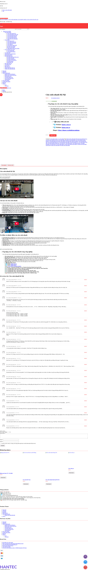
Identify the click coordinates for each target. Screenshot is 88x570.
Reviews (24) (10, 165)
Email (1, 441)
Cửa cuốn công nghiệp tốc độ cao (52, 139)
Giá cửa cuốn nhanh (60, 144)
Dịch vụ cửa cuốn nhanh (7, 10)
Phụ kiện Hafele (10, 61)
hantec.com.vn (66, 124)
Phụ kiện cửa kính (10, 58)
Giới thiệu (4, 71)
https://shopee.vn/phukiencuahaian (68, 130)
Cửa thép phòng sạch (9, 77)
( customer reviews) (55, 97)
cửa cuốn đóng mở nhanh (64, 139)
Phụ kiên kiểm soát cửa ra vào (13, 57)
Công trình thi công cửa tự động (13, 48)
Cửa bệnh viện (7, 52)
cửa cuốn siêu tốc (69, 143)
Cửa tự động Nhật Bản (11, 43)
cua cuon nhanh (61, 138)
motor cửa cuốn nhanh (55, 145)
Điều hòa (4, 82)
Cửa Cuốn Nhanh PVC (11, 33)
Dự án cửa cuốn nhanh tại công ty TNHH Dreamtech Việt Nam (14, 547)
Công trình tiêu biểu (6, 514)
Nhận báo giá (4, 513)
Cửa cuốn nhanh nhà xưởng (64, 142)
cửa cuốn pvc (62, 143)
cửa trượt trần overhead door (10, 53)
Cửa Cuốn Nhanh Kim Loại (53, 142)
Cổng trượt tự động (8, 54)
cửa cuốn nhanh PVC (74, 142)
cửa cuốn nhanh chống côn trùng (71, 141)
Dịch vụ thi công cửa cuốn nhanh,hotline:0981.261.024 (12, 543)
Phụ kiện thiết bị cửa (9, 55)
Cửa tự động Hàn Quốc (11, 42)
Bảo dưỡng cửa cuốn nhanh (7, 542)
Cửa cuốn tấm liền (10, 50)
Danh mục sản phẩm (7, 31)
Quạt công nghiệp (5, 80)
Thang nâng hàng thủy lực (10, 67)
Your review (2, 433)
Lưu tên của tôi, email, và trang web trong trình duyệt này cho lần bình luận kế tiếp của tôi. (18, 443)
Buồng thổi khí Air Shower (10, 74)
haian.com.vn (66, 127)
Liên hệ (3, 83)
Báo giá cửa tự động (11, 47)
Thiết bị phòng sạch (6, 73)
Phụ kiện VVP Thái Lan (11, 60)
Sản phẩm (4, 511)
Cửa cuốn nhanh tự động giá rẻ (54, 143)
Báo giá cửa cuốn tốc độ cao (81, 138)
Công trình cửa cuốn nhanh (12, 38)
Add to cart (52, 135)
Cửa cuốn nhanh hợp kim (12, 37)
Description (4, 165)
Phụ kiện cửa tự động (11, 46)
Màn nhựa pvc (7, 66)
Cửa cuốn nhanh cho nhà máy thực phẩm (57, 141)
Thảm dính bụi (7, 79)
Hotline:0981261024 (4, 18)
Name (1, 439)
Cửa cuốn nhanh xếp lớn (12, 36)
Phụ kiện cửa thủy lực (11, 59)
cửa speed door (53, 144)
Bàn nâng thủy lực (8, 63)
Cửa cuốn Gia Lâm (54, 138)
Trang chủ (4, 70)
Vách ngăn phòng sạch (9, 78)
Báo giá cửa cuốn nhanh (71, 138)
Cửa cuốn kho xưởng (6, 546)
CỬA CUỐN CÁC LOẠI (10, 49)
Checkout (6, 85)
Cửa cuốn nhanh (8, 32)
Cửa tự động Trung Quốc (12, 45)
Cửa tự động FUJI (10, 40)
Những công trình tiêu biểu (10, 68)
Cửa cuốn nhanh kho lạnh (12, 35)
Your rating (2, 432)
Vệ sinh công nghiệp (6, 81)
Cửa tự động (7, 39)
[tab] (4, 165)
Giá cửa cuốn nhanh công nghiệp (70, 144)
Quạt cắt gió (7, 65)
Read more (3, 477)
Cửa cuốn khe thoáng (11, 51)
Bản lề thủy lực (10, 62)
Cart (3, 11)
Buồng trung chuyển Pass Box (10, 75)
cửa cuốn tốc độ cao (76, 143)
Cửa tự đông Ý (10, 44)
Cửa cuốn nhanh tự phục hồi (12, 34)
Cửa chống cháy (8, 64)
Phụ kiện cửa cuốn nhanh (65, 145)
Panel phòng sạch (8, 76)
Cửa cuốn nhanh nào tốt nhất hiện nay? (9, 544)
